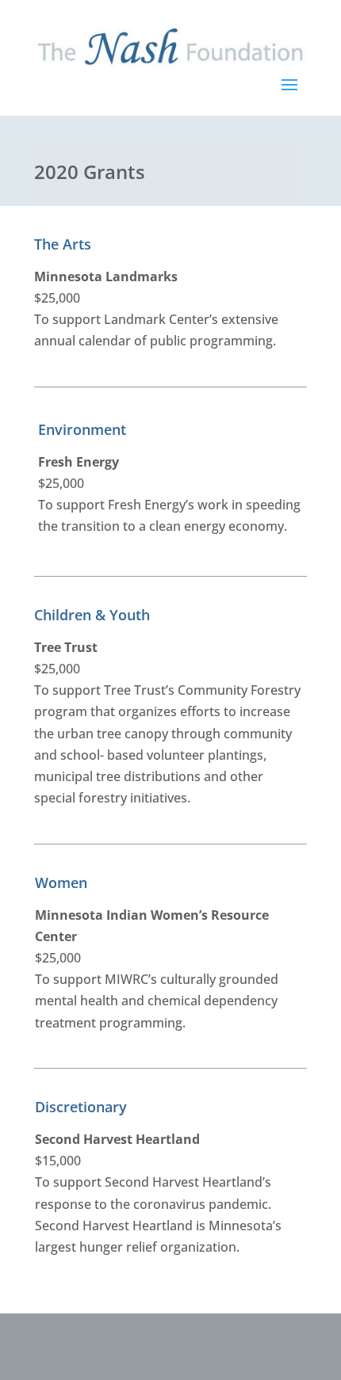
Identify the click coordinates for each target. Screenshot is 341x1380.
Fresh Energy (78, 462)
